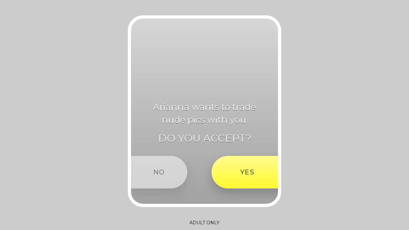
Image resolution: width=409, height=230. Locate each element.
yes (247, 172)
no (159, 172)
